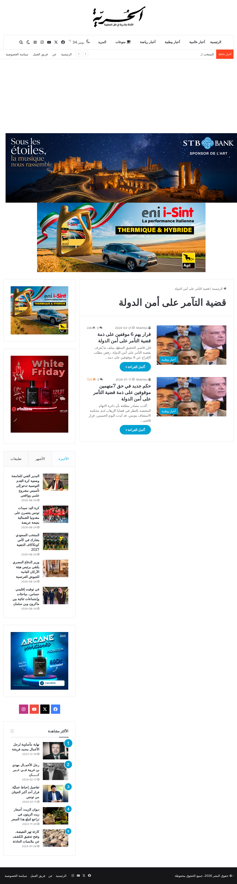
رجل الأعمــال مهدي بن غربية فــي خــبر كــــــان (25, 770)
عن (54, 54)
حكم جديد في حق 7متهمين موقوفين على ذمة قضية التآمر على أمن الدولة (122, 392)
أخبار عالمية (197, 42)
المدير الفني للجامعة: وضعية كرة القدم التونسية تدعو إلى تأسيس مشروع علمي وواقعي (25, 485)
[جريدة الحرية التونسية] (118, 17)
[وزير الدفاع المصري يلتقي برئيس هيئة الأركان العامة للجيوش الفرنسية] (55, 568)
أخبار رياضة (148, 42)
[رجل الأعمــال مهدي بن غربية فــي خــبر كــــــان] (55, 771)
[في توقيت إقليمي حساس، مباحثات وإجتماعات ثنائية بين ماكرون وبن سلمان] (55, 595)
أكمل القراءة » (135, 367)
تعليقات (16, 458)
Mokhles (141, 328)
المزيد (102, 42)
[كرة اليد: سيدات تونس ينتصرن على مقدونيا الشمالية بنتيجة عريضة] (55, 514)
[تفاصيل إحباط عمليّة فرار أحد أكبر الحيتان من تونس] (55, 793)
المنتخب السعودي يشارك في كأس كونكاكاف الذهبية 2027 (177, 54)
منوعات (121, 42)
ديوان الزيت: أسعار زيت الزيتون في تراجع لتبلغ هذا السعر (25, 814)
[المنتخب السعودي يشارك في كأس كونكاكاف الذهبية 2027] (55, 541)
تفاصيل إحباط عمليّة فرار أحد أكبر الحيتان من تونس (25, 792)
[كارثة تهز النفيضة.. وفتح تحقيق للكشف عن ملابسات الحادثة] (55, 838)
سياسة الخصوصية (17, 54)
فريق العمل (40, 54)
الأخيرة (64, 458)
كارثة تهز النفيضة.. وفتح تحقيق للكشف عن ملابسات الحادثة (26, 836)
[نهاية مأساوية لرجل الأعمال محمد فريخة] (55, 750)
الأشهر (40, 458)
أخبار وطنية (172, 42)
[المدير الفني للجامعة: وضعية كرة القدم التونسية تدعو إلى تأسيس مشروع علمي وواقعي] (55, 482)
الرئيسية (215, 42)
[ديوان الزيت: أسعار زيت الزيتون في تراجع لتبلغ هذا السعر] (55, 815)
